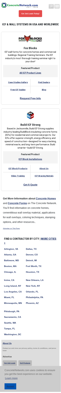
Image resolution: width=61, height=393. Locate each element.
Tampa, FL (9, 328)
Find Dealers (44, 82)
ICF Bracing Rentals (44, 176)
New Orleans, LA (35, 280)
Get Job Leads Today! (30, 14)
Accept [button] (10, 386)
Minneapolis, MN (13, 303)
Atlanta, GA (10, 255)
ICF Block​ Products (17, 168)
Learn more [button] (11, 378)
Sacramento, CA (12, 317)
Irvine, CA (9, 280)
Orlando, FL (32, 292)
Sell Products (25, 363)
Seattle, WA (10, 323)
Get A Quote (30, 184)
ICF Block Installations (30, 159)
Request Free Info (30, 98)
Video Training (18, 176)
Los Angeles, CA (13, 292)
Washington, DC (12, 334)
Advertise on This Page (11, 228)
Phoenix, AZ (32, 303)
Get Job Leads (9, 363)
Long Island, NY (12, 286)
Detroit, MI (31, 260)
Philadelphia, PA (34, 297)
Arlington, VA (11, 249)
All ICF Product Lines (30, 73)
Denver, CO (32, 255)
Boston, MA (10, 266)
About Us (43, 168)
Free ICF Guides (17, 90)
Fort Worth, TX (33, 266)
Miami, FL (9, 297)
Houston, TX (32, 272)
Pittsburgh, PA (11, 311)
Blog (44, 90)
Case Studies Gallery (18, 82)
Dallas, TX (31, 249)
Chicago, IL (10, 272)
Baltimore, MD (11, 260)
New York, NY (33, 286)
